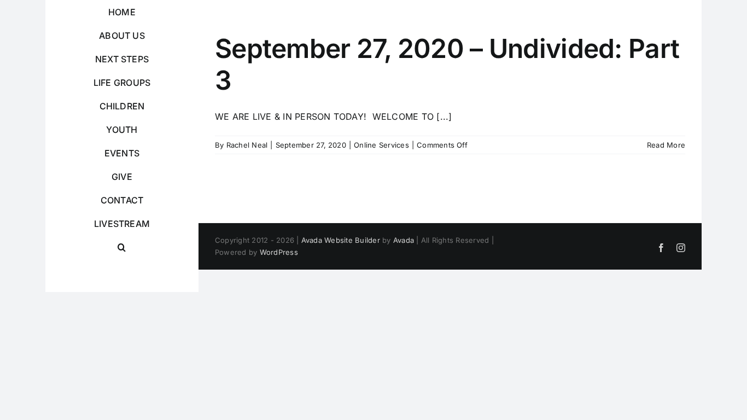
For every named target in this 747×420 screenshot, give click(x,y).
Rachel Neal (247, 145)
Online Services (381, 145)
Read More (666, 145)
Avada (403, 240)
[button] (122, 247)
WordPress (279, 252)
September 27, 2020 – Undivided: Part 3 (447, 64)
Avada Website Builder (340, 240)
